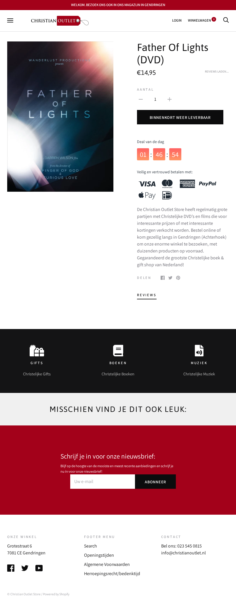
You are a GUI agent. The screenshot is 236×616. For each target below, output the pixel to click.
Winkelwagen (201, 20)
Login (177, 20)
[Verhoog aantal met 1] (169, 99)
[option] (60, 116)
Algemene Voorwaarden (107, 564)
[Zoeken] (226, 20)
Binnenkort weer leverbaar (180, 117)
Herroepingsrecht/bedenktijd (112, 574)
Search (90, 546)
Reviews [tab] (147, 294)
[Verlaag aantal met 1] (140, 99)
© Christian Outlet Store (24, 594)
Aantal (145, 89)
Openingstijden (99, 555)
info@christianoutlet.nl (183, 553)
